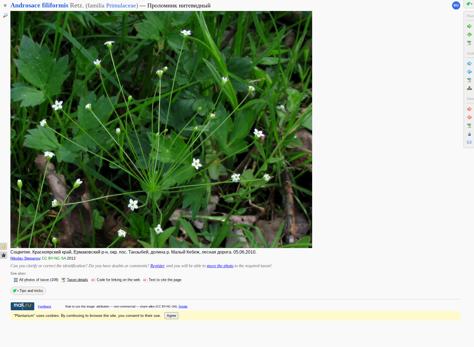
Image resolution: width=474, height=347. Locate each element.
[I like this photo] (3, 246)
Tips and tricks (31, 291)
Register (157, 265)
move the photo (220, 265)
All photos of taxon (34, 280)
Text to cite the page (165, 280)
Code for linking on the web (118, 280)
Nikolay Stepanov (25, 258)
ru (456, 5)
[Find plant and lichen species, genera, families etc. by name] (5, 15)
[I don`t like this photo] (3, 255)
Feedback (44, 306)
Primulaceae (121, 5)
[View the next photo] (280, 129)
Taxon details (77, 280)
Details (183, 306)
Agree (171, 316)
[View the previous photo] (42, 129)
